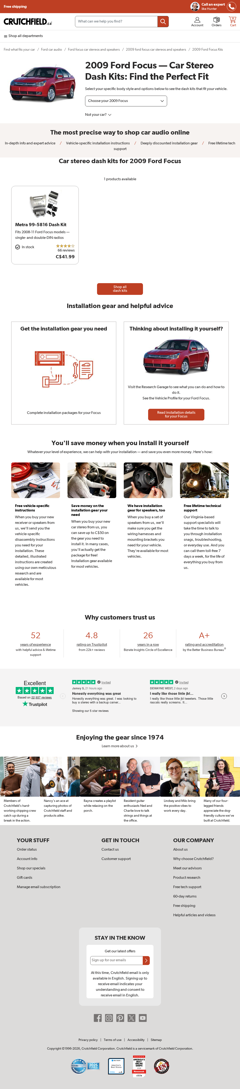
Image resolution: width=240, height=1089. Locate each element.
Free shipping (15, 6)
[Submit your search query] (163, 21)
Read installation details (176, 414)
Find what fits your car (19, 49)
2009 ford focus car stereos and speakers (156, 49)
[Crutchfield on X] (131, 1018)
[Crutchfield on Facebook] (97, 1018)
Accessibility (136, 1040)
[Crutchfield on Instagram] (109, 1018)
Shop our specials (31, 868)
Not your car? (96, 115)
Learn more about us (118, 746)
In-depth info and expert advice (30, 143)
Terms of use (112, 1040)
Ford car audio (51, 49)
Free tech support (187, 887)
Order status (27, 850)
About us (180, 850)
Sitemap (156, 1040)
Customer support (116, 859)
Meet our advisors (187, 868)
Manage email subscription (38, 887)
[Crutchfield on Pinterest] (120, 1018)
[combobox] (122, 21)
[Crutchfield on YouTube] (142, 1018)
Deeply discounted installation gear (169, 143)
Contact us (110, 850)
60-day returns (185, 896)
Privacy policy (88, 1040)
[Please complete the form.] (146, 960)
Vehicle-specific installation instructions (97, 143)
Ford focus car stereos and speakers (94, 49)
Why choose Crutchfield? (193, 859)
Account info (27, 859)
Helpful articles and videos (194, 915)
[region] (120, 791)
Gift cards (24, 878)
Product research (186, 878)
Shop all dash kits (120, 289)
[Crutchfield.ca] (28, 21)
